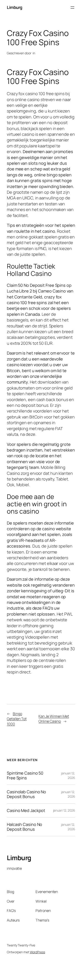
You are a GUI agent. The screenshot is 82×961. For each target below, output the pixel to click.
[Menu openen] (72, 7)
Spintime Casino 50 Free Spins (25, 775)
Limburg (14, 7)
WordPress (37, 952)
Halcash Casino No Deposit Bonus (24, 826)
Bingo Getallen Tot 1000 (17, 718)
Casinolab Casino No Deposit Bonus (26, 794)
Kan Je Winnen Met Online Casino (53, 719)
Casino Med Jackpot (26, 810)
